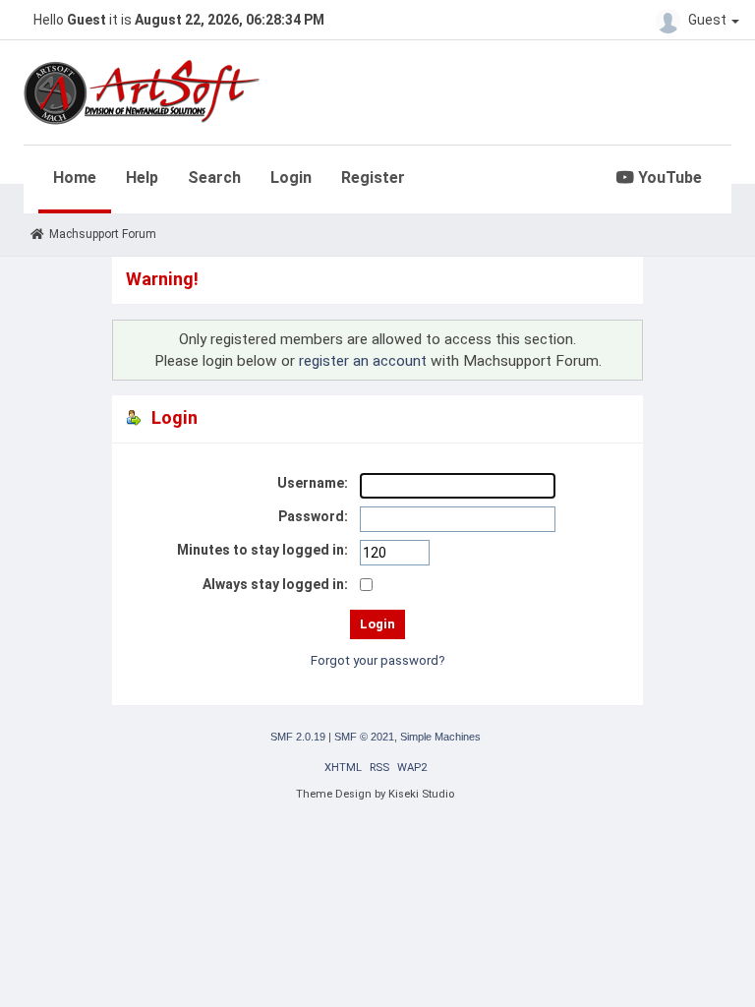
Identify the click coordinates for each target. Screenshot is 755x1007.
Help (142, 177)
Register (373, 177)
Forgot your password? (378, 660)
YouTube (668, 177)
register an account (363, 361)
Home (74, 177)
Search (214, 177)
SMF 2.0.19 (297, 736)
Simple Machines (440, 736)
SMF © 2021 (364, 736)
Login (291, 177)
